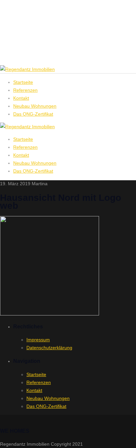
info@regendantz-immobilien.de (46, 48)
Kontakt (21, 155)
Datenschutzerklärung (49, 347)
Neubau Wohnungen (34, 163)
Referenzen (25, 147)
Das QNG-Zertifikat (33, 171)
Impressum (38, 339)
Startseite (23, 139)
